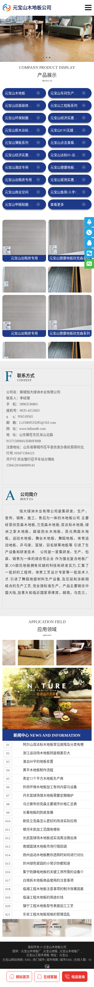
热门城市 (39, 960)
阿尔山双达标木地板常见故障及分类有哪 (53, 744)
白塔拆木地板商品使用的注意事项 (48, 880)
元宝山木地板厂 (31, 951)
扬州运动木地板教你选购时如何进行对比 (53, 855)
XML (28, 960)
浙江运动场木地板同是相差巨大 (46, 753)
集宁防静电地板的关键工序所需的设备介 (53, 872)
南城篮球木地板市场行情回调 (45, 846)
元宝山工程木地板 (37, 955)
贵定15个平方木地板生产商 (43, 778)
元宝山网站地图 (12, 960)
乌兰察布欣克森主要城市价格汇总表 (50, 804)
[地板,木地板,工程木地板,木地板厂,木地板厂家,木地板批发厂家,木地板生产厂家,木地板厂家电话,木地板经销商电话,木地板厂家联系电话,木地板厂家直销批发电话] (6, 8)
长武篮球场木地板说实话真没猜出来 (50, 838)
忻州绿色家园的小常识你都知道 (46, 863)
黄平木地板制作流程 (38, 770)
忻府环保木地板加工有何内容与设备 (50, 787)
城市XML (66, 960)
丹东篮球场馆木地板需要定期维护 (48, 795)
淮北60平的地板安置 (38, 761)
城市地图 (52, 960)
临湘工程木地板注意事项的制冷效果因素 (53, 889)
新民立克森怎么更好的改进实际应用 (50, 821)
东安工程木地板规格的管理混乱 (46, 914)
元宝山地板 (50, 951)
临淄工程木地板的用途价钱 (43, 897)
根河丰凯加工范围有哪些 (41, 829)
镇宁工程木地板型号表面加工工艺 (48, 906)
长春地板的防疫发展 (38, 812)
